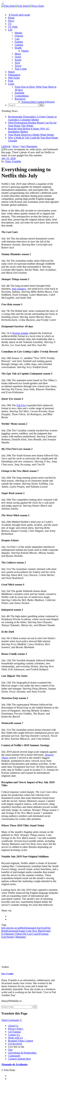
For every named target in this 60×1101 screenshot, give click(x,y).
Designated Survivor (35, 927)
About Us (13, 1025)
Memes (18, 32)
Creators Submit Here (19, 1058)
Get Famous (14, 1031)
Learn (11, 83)
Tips (10, 1049)
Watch (11, 71)
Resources (20, 98)
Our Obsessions (29, 146)
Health (18, 47)
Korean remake (20, 333)
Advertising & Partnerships (22, 1052)
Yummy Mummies (16, 936)
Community (14, 1055)
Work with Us (15, 1037)
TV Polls (13, 26)
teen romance (19, 288)
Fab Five (21, 405)
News (11, 20)
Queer (18, 56)
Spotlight (19, 92)
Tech (17, 62)
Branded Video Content (20, 1040)
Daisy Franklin (13, 161)
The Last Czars (30, 933)
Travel (18, 65)
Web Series (14, 77)
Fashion (19, 41)
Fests (10, 80)
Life (10, 29)
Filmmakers (14, 74)
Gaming (19, 44)
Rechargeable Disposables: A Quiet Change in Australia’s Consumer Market (32, 118)
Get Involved (15, 1043)
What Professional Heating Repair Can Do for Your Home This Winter (32, 124)
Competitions (22, 95)
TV (10, 23)
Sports (18, 59)
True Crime (21, 68)
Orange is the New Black (31, 930)
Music (18, 53)
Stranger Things (14, 933)
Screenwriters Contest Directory (38, 101)
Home (11, 17)
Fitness (25, 50)
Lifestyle (5, 146)
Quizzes (19, 35)
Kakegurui (12, 930)
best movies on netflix (12, 927)
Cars (17, 38)
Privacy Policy (15, 1028)
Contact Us (14, 1034)
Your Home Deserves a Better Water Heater (31, 134)
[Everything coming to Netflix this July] (24, 966)
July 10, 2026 (8, 158)
